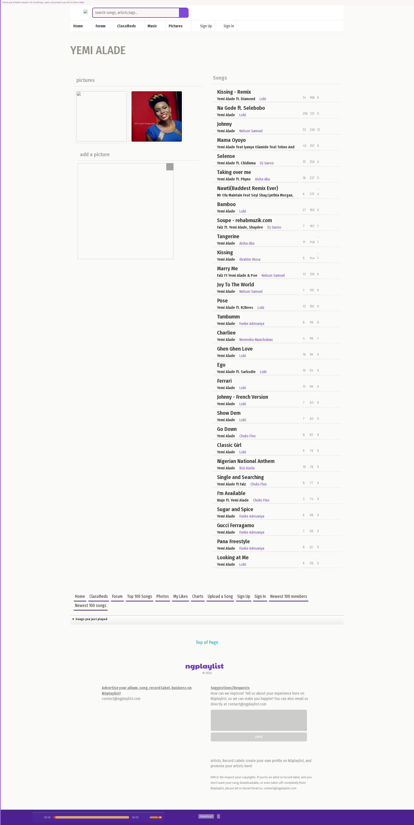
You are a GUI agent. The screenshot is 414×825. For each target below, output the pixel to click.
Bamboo (226, 204)
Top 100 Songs (139, 596)
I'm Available (231, 493)
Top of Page (207, 642)
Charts (197, 596)
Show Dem (229, 413)
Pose (222, 300)
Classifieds (98, 596)
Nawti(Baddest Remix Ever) (247, 188)
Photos (162, 596)
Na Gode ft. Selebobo (241, 108)
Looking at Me (233, 557)
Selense (226, 156)
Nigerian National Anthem (246, 461)
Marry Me (227, 268)
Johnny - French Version (242, 397)
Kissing (225, 252)
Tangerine (228, 236)
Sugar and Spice (235, 509)
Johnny (224, 124)
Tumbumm (228, 316)
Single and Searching (240, 477)
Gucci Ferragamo (235, 525)
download (206, 816)
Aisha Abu (262, 179)
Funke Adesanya (251, 323)
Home (80, 596)
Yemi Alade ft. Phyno (234, 179)
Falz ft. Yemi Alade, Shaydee (240, 227)
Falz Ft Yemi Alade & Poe (237, 275)
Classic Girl (229, 445)
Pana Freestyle (233, 541)
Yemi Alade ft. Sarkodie (236, 371)
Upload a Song (220, 596)
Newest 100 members (288, 596)
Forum (117, 596)
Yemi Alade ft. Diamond (236, 99)
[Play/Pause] (38, 817)
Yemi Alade (226, 115)
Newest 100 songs (90, 605)
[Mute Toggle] (146, 817)
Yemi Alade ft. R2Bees (235, 307)
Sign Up (206, 25)
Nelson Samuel (251, 131)
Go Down (227, 429)
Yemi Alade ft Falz (231, 484)
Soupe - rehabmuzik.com (244, 220)
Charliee (226, 332)
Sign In (229, 25)
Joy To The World (235, 284)
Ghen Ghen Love (235, 349)
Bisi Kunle (247, 468)
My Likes (180, 596)
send (259, 736)
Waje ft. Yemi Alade (233, 500)
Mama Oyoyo (231, 140)
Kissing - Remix (234, 92)
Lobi (262, 99)
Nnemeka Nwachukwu (256, 339)
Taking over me (234, 172)
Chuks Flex (247, 436)
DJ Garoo (267, 163)
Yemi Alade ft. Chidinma (236, 163)
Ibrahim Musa (249, 259)
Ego (221, 365)
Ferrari (224, 381)
